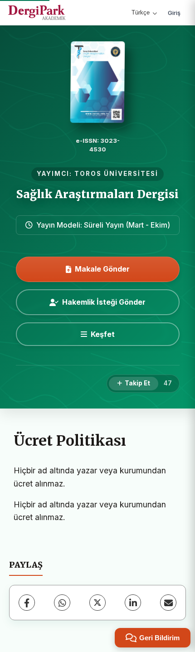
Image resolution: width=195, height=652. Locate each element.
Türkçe (141, 12)
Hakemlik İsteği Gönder (104, 302)
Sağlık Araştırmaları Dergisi (97, 194)
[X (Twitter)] (97, 602)
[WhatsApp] (62, 602)
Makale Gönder (102, 268)
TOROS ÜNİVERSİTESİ (116, 173)
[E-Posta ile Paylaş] (168, 602)
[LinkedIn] (133, 602)
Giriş (174, 12)
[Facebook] (27, 602)
